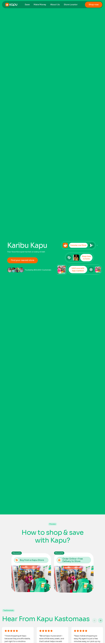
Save (27, 4)
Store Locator (71, 4)
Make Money (40, 4)
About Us (55, 4)
